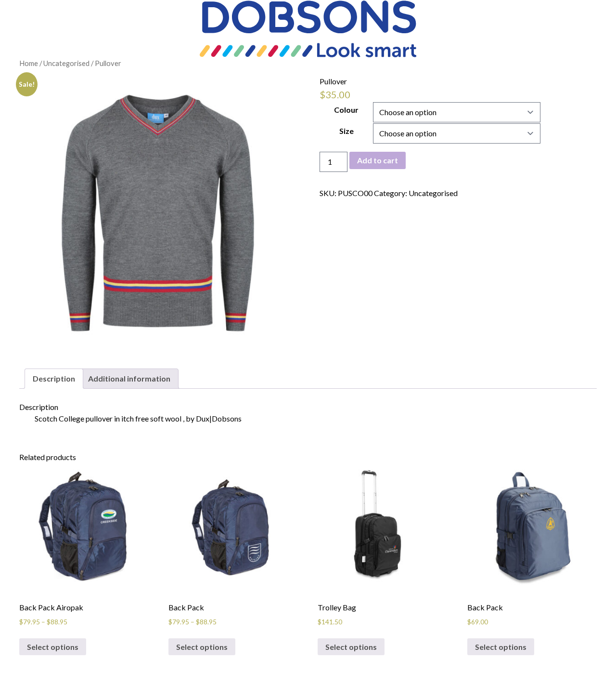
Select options (52, 646)
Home (28, 63)
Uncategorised (66, 63)
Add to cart (377, 160)
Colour (346, 109)
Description (54, 378)
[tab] (54, 379)
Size (346, 130)
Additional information (129, 378)
